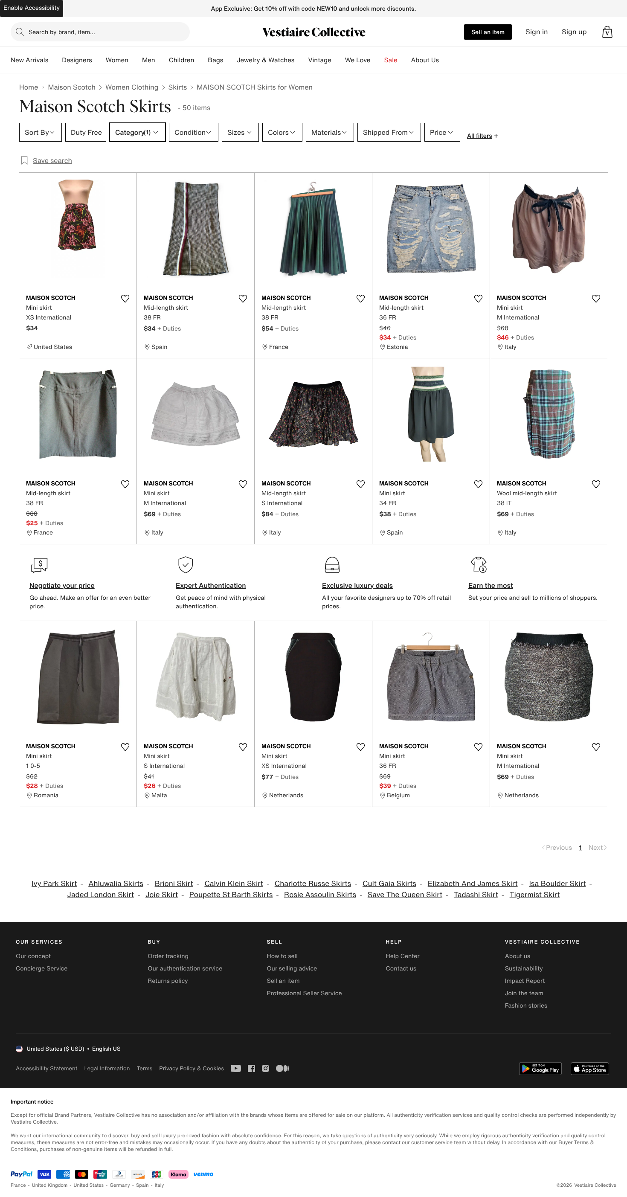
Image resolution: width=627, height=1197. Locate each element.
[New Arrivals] (55, 60)
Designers (77, 60)
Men (148, 60)
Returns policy (168, 980)
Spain (142, 1185)
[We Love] (377, 60)
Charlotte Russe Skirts (313, 883)
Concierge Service (41, 968)
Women (117, 60)
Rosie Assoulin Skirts (320, 894)
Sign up (574, 31)
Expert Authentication (211, 585)
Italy (159, 1185)
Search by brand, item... (62, 31)
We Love (358, 60)
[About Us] (445, 60)
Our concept (33, 956)
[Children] (200, 60)
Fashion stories (526, 1005)
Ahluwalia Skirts (115, 883)
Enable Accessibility (31, 7)
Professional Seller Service (304, 993)
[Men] (162, 60)
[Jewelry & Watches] (301, 60)
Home (28, 87)
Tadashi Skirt (476, 894)
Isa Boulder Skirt (557, 883)
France (18, 1185)
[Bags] (229, 60)
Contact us (401, 968)
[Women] (135, 60)
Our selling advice (292, 968)
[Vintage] (338, 60)
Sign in (536, 31)
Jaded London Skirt (100, 894)
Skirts (177, 87)
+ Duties (169, 328)
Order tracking (168, 956)
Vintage (319, 60)
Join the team (524, 993)
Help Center (403, 956)
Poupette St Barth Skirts (231, 894)
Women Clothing (132, 87)
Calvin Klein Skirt (233, 883)
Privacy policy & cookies (191, 1068)
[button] (607, 32)
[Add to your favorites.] (125, 298)
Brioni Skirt (174, 883)
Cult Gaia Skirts (389, 883)
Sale (391, 60)
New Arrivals (29, 60)
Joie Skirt (161, 894)
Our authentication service (185, 968)
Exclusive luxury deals (357, 585)
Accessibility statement (46, 1068)
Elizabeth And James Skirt (473, 883)
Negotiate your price (62, 585)
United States (89, 1185)
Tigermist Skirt (535, 894)
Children (181, 60)
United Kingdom (50, 1185)
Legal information (107, 1068)
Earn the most (490, 585)
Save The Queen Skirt (405, 894)
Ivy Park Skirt (54, 883)
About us (517, 956)
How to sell (282, 956)
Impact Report (525, 980)
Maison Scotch (72, 87)
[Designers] (99, 60)
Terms (144, 1068)
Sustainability (524, 968)
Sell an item (488, 31)
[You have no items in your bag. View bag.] (607, 32)
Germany (120, 1185)
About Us (425, 60)
